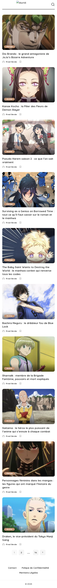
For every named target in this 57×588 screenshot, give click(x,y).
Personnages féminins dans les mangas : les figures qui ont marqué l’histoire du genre (28, 484)
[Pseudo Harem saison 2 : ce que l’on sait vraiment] (28, 137)
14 (36, 552)
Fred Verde (11, 62)
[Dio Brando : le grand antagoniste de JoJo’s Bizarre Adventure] (28, 32)
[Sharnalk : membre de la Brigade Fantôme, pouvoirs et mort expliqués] (28, 354)
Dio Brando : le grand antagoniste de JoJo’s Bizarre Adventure (25, 55)
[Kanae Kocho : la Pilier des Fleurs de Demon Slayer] (28, 84)
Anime (9, 99)
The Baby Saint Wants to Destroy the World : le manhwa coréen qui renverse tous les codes (26, 270)
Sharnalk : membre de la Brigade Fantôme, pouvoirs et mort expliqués (25, 377)
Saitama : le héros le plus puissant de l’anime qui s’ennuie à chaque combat (26, 429)
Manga (10, 47)
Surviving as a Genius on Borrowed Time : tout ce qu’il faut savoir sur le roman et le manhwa (28, 215)
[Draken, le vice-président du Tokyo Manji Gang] (28, 515)
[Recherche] (53, 4)
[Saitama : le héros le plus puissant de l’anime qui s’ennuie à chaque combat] (28, 406)
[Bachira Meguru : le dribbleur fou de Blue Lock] (28, 301)
